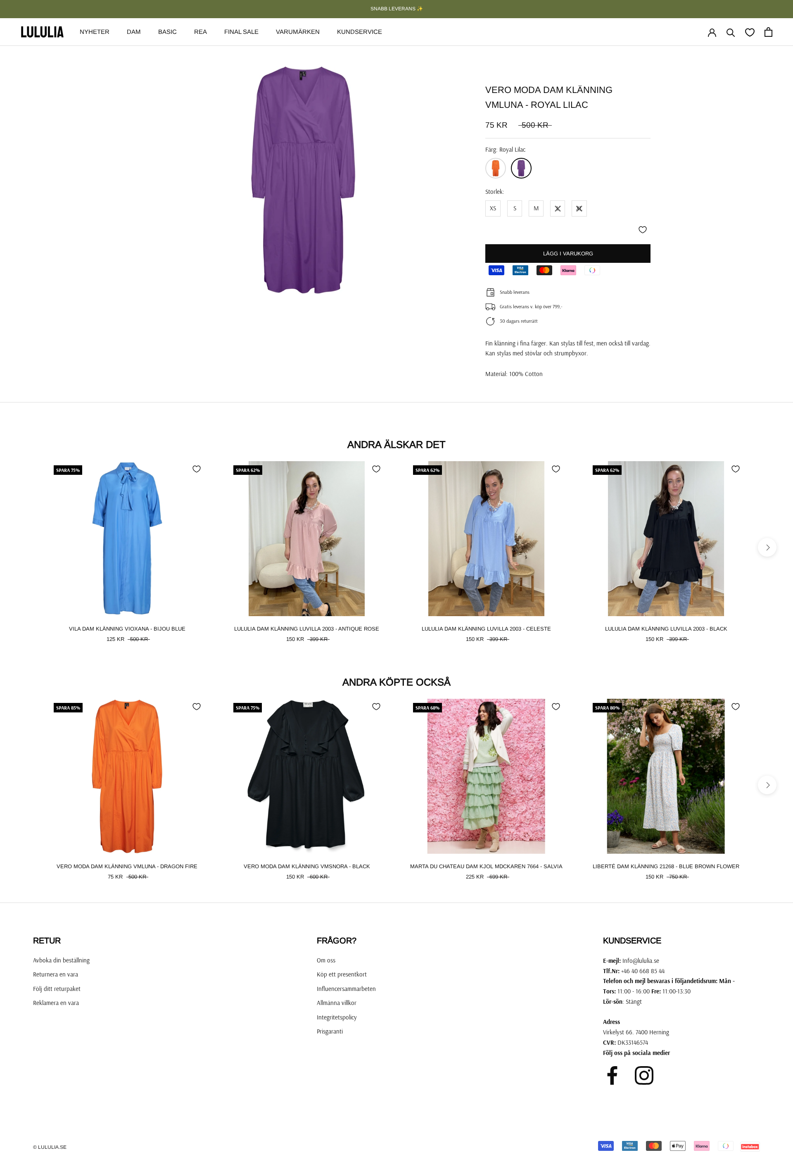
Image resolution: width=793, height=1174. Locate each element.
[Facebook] (612, 1075)
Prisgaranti (330, 1031)
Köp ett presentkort (342, 974)
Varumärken (298, 31)
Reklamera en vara (56, 1003)
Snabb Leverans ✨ (396, 9)
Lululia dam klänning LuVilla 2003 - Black (666, 629)
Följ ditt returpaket (57, 989)
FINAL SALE (241, 31)
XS (493, 208)
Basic (167, 31)
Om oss (326, 960)
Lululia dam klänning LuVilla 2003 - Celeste (486, 629)
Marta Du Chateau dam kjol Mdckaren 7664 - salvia (486, 866)
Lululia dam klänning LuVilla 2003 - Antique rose (306, 629)
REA (200, 31)
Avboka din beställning (61, 960)
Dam (134, 31)
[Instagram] (644, 1075)
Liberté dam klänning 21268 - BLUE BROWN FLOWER (666, 866)
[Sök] (731, 32)
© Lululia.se (49, 1147)
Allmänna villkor (336, 1003)
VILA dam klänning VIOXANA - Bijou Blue (127, 629)
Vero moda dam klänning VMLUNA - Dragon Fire (127, 866)
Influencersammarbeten (346, 989)
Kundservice (359, 31)
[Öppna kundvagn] (768, 32)
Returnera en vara (55, 974)
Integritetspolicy (337, 1017)
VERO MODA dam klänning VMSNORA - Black (307, 866)
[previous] (26, 547)
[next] (767, 547)
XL (579, 208)
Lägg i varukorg (568, 253)
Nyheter (94, 31)
